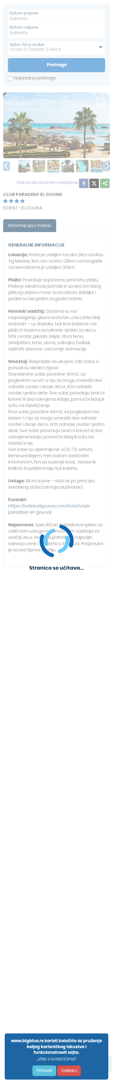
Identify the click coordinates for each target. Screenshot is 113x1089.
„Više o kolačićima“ (56, 1059)
